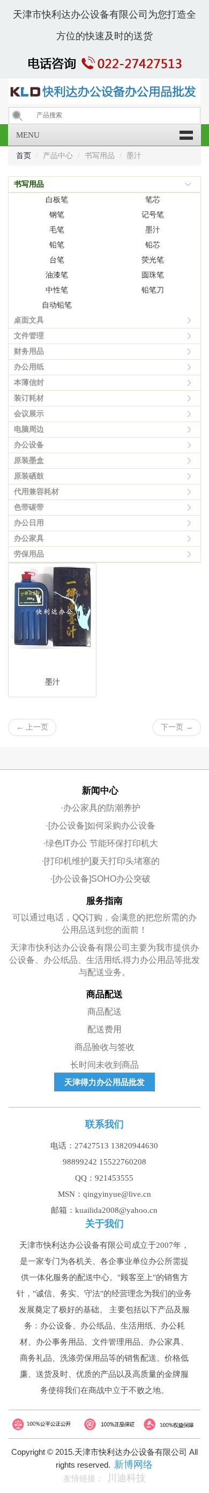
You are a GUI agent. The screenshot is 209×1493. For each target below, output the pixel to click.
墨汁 (152, 230)
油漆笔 (57, 275)
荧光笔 (152, 260)
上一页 (32, 727)
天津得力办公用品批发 (104, 1082)
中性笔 (57, 290)
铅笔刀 (152, 290)
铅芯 (152, 245)
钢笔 (56, 215)
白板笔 (57, 200)
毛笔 (56, 230)
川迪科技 (126, 1478)
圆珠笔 (152, 275)
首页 (23, 156)
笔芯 (152, 200)
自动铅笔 (57, 305)
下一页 (177, 727)
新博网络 (133, 1464)
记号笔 (152, 215)
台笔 (56, 260)
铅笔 (56, 245)
